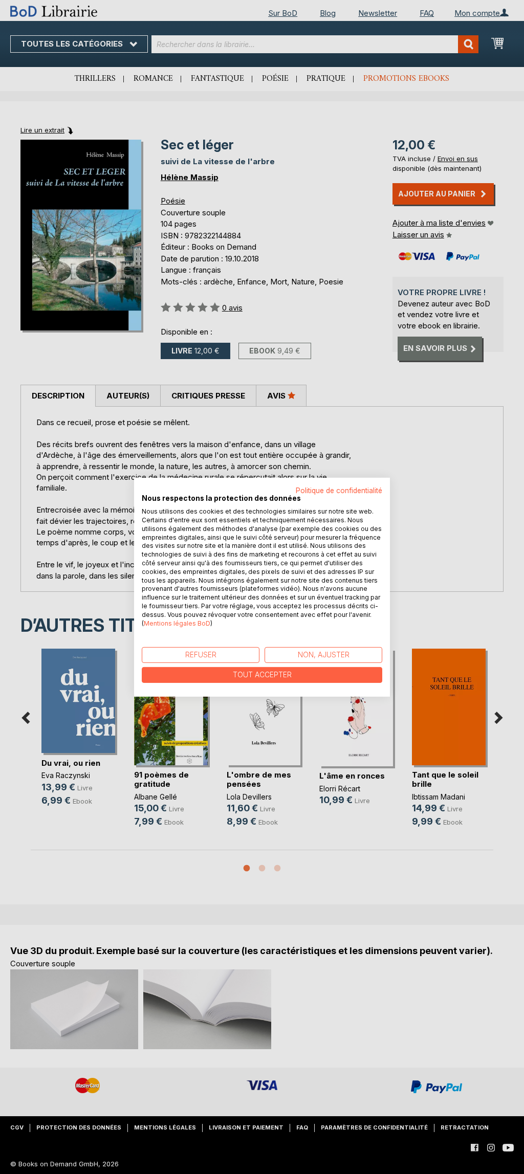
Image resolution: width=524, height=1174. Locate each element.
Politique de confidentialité (339, 490)
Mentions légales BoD (177, 623)
